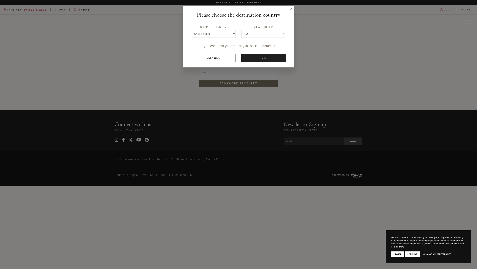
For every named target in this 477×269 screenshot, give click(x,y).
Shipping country (213, 27)
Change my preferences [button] (437, 254)
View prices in (264, 27)
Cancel (213, 57)
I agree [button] (398, 254)
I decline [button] (412, 254)
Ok (263, 57)
